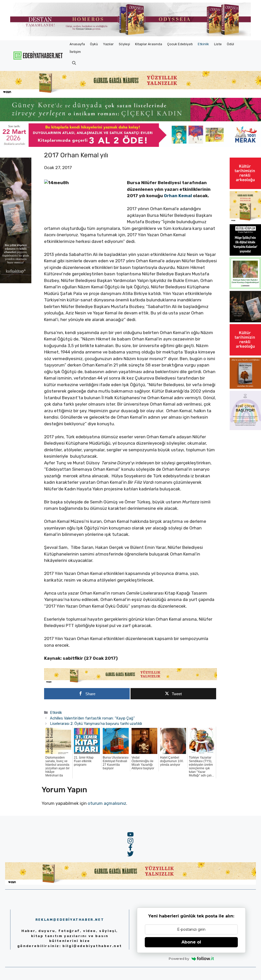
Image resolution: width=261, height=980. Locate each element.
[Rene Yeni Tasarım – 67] (245, 428)
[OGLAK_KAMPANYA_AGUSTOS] (245, 187)
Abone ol (191, 942)
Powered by (179, 959)
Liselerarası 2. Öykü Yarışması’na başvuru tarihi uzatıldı (96, 723)
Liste (218, 44)
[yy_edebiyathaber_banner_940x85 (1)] (130, 93)
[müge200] (245, 254)
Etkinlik (203, 44)
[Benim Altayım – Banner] (245, 387)
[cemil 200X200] (245, 287)
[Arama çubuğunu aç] (74, 63)
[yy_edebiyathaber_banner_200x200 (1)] (245, 220)
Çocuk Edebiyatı (180, 44)
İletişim (75, 52)
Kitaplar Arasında (148, 44)
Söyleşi (124, 44)
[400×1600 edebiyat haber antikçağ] (15, 281)
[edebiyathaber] (130, 119)
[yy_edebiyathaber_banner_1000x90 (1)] (130, 682)
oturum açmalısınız (107, 803)
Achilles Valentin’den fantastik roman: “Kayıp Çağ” (92, 718)
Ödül (230, 44)
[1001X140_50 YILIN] (130, 35)
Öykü (94, 44)
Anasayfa (77, 44)
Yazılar (108, 44)
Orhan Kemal (178, 195)
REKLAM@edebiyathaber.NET (69, 920)
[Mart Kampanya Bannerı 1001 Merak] (130, 145)
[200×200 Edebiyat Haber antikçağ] (245, 320)
